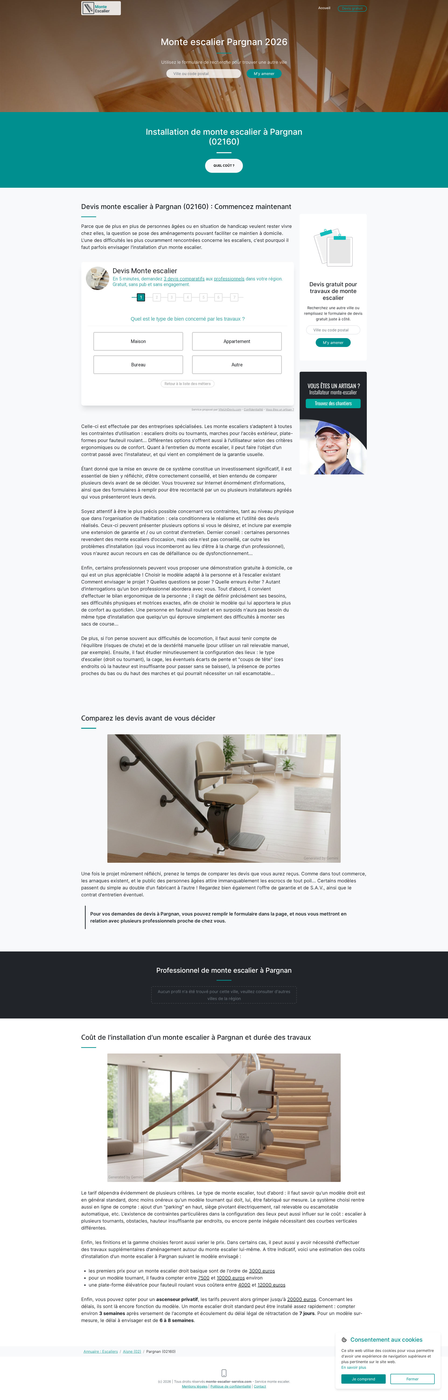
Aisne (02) (132, 1351)
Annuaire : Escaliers (101, 1351)
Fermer (412, 1379)
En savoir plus (353, 1367)
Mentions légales (194, 1386)
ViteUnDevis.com (229, 409)
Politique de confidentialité (230, 1386)
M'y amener (264, 73)
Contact (260, 1386)
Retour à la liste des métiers (187, 384)
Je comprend (363, 1379)
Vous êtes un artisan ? (280, 409)
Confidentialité (253, 409)
